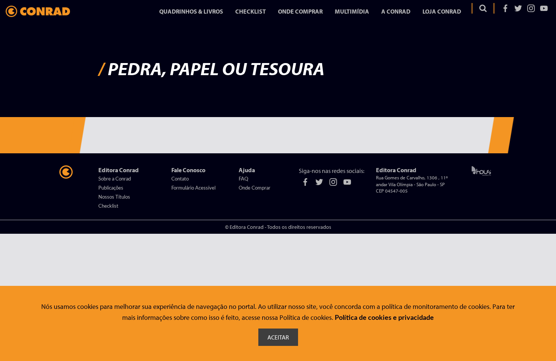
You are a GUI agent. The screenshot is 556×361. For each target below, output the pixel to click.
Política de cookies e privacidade (384, 318)
